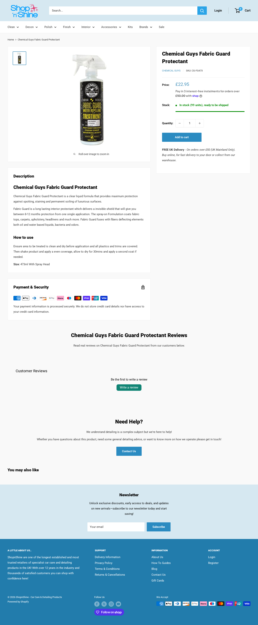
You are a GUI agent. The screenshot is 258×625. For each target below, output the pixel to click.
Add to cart (182, 137)
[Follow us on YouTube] (118, 604)
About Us (157, 557)
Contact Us (129, 451)
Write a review (129, 387)
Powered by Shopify (18, 601)
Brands (143, 27)
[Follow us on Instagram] (111, 604)
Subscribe (158, 527)
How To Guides (161, 563)
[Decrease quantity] (180, 123)
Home (11, 39)
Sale (161, 27)
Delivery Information (107, 557)
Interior (85, 27)
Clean (11, 27)
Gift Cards (157, 580)
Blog (154, 569)
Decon (29, 27)
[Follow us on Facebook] (97, 604)
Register (213, 563)
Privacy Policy (103, 563)
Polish (48, 27)
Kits (130, 27)
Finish (67, 27)
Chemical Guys (171, 70)
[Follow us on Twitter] (104, 604)
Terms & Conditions (107, 569)
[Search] (202, 10)
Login (211, 557)
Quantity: (167, 123)
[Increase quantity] (200, 123)
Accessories (109, 27)
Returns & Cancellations (110, 574)
